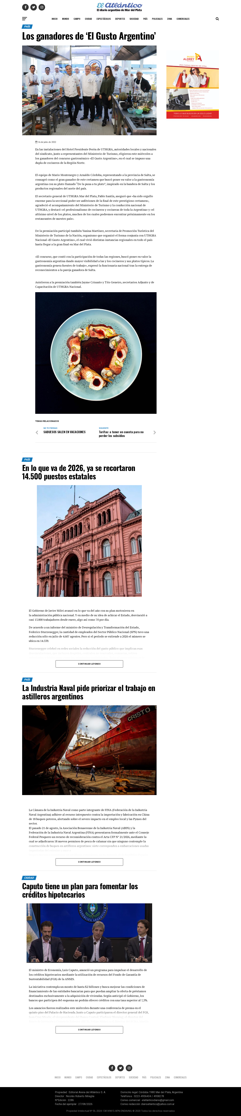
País (145, 18)
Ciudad (88, 18)
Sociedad (134, 18)
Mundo (65, 18)
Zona (169, 18)
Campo (77, 18)
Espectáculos (104, 18)
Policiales (157, 18)
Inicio (55, 18)
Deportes (120, 18)
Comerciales (183, 18)
